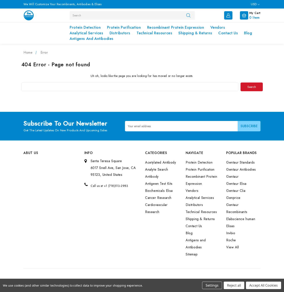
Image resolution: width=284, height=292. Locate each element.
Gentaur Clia (235, 190)
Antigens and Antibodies (92, 38)
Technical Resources (154, 33)
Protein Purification (124, 27)
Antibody (152, 176)
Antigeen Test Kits (159, 183)
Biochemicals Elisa (159, 190)
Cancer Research (158, 197)
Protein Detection (85, 27)
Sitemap (192, 254)
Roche (231, 240)
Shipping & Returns (195, 33)
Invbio (230, 233)
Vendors (217, 27)
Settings (212, 285)
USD (254, 4)
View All (232, 247)
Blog (248, 33)
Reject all (234, 285)
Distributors (120, 33)
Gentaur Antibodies (241, 169)
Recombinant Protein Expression (175, 27)
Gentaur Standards (240, 162)
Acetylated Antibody (160, 162)
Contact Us (228, 33)
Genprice (233, 197)
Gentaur (232, 176)
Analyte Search (156, 169)
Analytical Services (86, 33)
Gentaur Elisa (236, 183)
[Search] (188, 15)
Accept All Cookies (263, 285)
